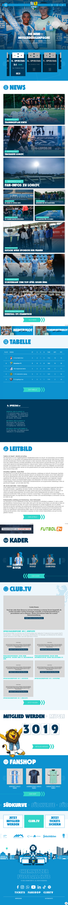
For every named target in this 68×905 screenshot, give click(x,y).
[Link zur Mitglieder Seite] (63, 5)
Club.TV (34, 821)
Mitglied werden (41, 747)
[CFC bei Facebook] (18, 887)
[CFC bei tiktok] (44, 887)
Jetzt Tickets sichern (55, 821)
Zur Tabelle (32, 390)
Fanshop (34, 892)
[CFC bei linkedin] (39, 887)
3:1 (15, 65)
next (61, 24)
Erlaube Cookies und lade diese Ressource (34, 618)
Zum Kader (36, 576)
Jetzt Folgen (32, 703)
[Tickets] (34, 70)
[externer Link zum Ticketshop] (52, 5)
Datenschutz (49, 898)
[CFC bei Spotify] (49, 887)
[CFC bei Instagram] (22, 887)
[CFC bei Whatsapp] (27, 887)
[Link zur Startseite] (34, 10)
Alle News (32, 320)
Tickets (20, 892)
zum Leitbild (32, 517)
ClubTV (48, 892)
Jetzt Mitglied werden (13, 821)
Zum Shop (32, 794)
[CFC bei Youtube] (33, 887)
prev (7, 24)
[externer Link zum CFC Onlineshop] (57, 5)
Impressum (18, 898)
